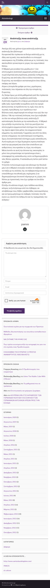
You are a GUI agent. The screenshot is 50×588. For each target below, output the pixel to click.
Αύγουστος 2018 (10, 431)
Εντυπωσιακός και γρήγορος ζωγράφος (25, 391)
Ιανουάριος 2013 (10, 518)
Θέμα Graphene (20, 585)
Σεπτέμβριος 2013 (10, 486)
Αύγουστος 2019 (10, 422)
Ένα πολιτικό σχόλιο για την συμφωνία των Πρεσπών (23, 326)
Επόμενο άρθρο (24, 32)
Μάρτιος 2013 (9, 509)
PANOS (6, 566)
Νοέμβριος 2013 (10, 477)
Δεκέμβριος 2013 (10, 472)
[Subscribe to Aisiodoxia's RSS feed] (3, 2)
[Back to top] (45, 583)
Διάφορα (27, 41)
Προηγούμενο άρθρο (26, 28)
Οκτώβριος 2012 (10, 532)
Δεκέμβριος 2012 (10, 523)
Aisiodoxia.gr (7, 18)
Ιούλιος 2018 (8, 436)
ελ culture (7, 570)
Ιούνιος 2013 (8, 495)
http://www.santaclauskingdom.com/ (18, 561)
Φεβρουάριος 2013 (11, 514)
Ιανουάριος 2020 (10, 417)
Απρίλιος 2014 (9, 468)
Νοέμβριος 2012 (10, 528)
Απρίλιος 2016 (9, 445)
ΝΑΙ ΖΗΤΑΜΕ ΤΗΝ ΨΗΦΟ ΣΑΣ (15, 339)
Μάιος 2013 (8, 500)
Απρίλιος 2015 (9, 459)
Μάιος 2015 (8, 454)
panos (19, 41)
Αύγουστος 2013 (10, 491)
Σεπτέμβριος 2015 (10, 449)
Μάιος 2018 (8, 440)
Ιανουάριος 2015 (10, 463)
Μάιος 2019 (8, 426)
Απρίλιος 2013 (9, 505)
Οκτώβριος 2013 (10, 482)
